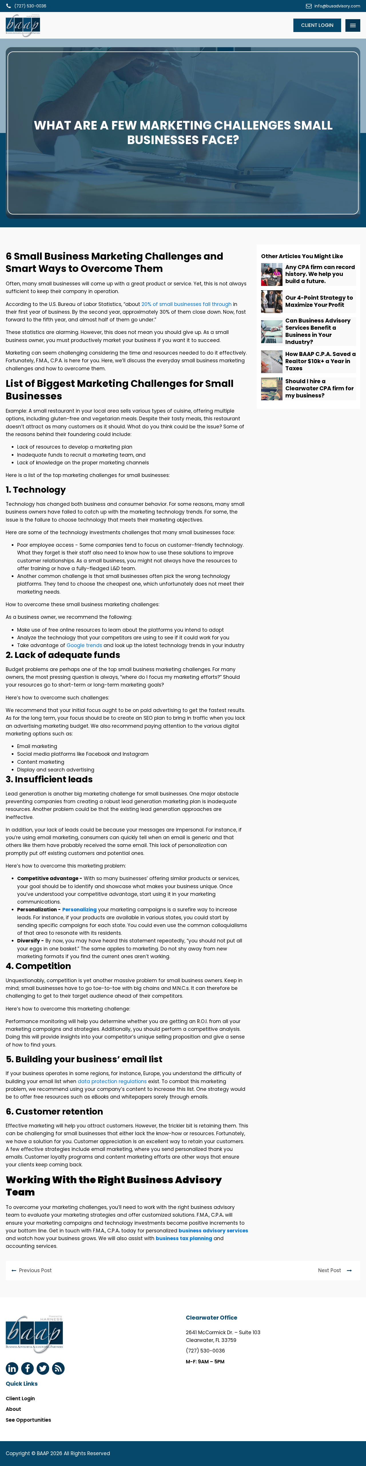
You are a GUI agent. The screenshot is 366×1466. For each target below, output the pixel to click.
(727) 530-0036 (205, 1350)
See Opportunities (28, 1420)
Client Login (317, 25)
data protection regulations (112, 1081)
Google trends (84, 645)
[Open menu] (353, 25)
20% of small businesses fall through (187, 304)
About (13, 1409)
